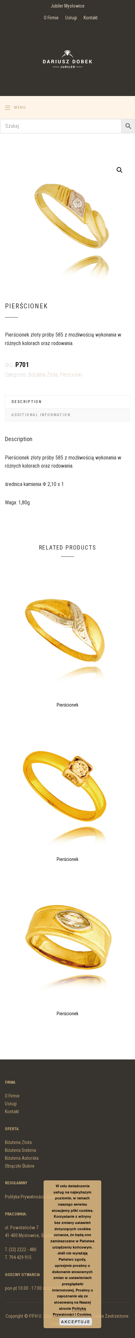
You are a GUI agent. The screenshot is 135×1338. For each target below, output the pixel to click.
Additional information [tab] (41, 415)
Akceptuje (75, 1322)
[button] (119, 170)
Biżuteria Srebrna (20, 1150)
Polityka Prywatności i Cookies (33, 1196)
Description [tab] (26, 401)
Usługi (71, 17)
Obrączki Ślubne (19, 1166)
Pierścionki (71, 375)
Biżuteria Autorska (22, 1158)
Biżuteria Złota (43, 375)
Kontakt (91, 17)
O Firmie (51, 17)
